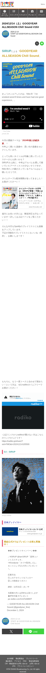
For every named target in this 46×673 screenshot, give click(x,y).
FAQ (25, 661)
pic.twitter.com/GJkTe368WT (20, 599)
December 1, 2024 (15, 610)
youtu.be (5, 134)
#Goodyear (13, 563)
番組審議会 (20, 658)
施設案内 (9, 661)
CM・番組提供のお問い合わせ (16, 664)
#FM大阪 (14, 596)
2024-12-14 (14, 32)
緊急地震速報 (34, 661)
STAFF (13, 34)
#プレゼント (23, 596)
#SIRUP (13, 557)
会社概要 (10, 658)
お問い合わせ (34, 664)
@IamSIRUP (22, 557)
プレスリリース (32, 658)
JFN (13, 666)
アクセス (17, 661)
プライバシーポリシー (25, 666)
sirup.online (6, 515)
